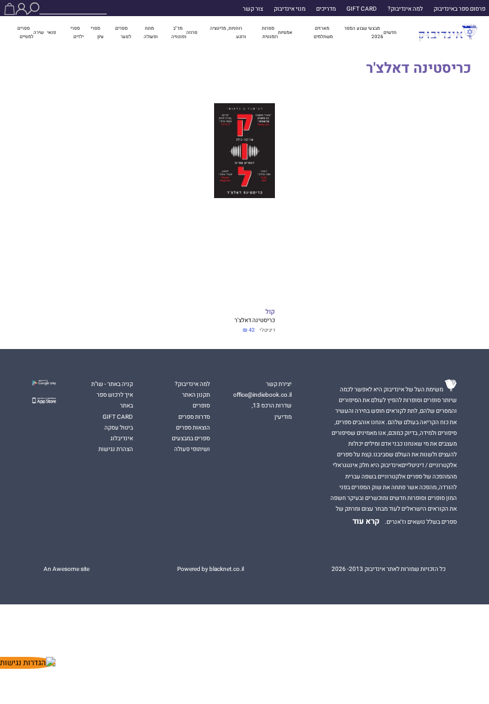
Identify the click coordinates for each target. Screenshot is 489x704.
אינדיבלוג (121, 438)
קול (270, 312)
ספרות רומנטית (270, 32)
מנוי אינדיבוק (289, 9)
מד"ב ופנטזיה (178, 32)
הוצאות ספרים (193, 428)
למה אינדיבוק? (405, 9)
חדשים (390, 32)
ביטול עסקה (118, 428)
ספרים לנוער (123, 32)
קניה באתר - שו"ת (112, 384)
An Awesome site (66, 569)
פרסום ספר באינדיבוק (459, 9)
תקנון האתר (196, 395)
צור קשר (253, 9)
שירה (38, 32)
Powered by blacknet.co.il (210, 569)
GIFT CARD (361, 9)
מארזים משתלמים (323, 32)
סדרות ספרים (194, 417)
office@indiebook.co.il (262, 395)
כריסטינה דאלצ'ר (254, 320)
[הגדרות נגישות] (27, 663)
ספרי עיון (97, 32)
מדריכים (326, 9)
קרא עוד (366, 521)
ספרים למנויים (25, 32)
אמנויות (285, 32)
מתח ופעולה (150, 32)
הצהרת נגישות (115, 449)
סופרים (201, 406)
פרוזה (191, 32)
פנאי (51, 32)
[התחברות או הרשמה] (21, 9)
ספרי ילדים (76, 32)
